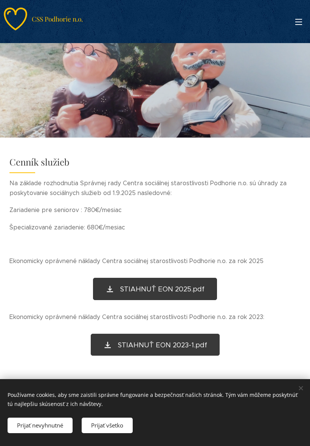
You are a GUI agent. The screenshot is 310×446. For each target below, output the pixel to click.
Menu (298, 21)
